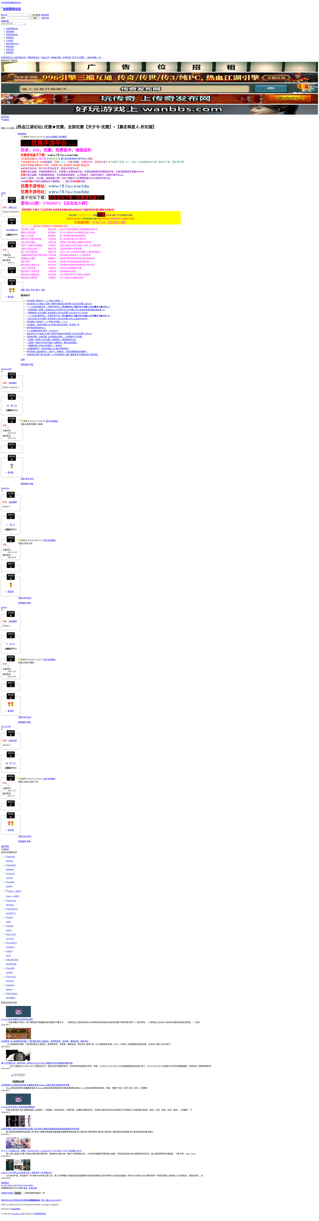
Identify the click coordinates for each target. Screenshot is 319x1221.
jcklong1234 (6, 1173)
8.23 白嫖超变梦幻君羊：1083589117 (43, 331)
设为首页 (5, 3)
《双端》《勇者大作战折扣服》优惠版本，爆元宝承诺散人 (52, 343)
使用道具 (25, 364)
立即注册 (45, 18)
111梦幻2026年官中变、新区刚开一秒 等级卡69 (31, 1173)
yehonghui (5, 488)
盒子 (38, 290)
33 (11, 644)
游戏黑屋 (24, 1200)
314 (15, 405)
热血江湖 (45, 57)
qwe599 (9, 972)
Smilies (30, 1185)
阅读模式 (63, 137)
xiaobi (8, 922)
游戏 (28, 290)
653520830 (10, 998)
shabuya (9, 989)
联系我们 (10, 53)
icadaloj (4, 607)
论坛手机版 (14, 1200)
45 (14, 644)
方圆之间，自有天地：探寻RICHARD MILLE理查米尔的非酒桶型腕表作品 (40, 1063)
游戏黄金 (13, 383)
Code (25, 1185)
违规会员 (10, 38)
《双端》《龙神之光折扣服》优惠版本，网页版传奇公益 (51, 340)
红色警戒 (5, 1041)
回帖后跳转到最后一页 (35, 1193)
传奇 (47, 162)
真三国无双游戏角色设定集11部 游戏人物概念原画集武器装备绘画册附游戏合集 (44, 1129)
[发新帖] (5, 120)
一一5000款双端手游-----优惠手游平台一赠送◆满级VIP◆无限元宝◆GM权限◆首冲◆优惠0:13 (68, 307)
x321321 (9, 878)
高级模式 (5, 1183)
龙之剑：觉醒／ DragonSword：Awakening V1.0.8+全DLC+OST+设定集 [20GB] (47, 1151)
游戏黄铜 (13, 502)
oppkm (8, 930)
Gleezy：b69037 (13, 896)
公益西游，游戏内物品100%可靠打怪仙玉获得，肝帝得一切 (53, 325)
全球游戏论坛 (12, 29)
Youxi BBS (15, 1209)
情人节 (4, 1063)
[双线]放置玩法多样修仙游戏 (20, 1019)
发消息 (11, 297)
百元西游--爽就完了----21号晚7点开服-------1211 (47, 322)
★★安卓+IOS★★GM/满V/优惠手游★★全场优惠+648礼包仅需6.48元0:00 (59, 304)
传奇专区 (10, 50)
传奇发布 (10, 47)
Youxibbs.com (17, 1214)
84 (12, 405)
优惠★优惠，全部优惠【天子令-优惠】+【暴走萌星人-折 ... (77, 57)
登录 (25, 1188)
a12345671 (10, 947)
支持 (27, 479)
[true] (25, 24)
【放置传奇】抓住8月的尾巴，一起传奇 (44, 346)
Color (5, 1185)
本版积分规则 (7, 1193)
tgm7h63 (9, 861)
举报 (31, 364)
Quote (19, 1185)
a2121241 (10, 939)
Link (15, 1185)
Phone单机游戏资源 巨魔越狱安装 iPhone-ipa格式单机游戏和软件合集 (39, 1085)
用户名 (4, 15)
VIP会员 (9, 41)
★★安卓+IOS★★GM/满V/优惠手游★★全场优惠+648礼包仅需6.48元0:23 (59, 334)
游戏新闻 (10, 32)
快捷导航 (5, 21)
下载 (43, 290)
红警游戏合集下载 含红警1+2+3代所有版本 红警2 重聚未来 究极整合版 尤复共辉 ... (63, 355)
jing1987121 (11, 913)
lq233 (8, 955)
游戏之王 (13, 207)
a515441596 (6, 726)
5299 (16, 230)
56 (11, 763)
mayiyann (10, 905)
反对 (32, 479)
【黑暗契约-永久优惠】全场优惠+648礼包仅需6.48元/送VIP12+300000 (57, 313)
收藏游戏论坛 (15, 3)
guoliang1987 (6, 369)
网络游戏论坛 (34, 57)
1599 (12, 230)
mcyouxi (4, 1019)
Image (10, 1185)
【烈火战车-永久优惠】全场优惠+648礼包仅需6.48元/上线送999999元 (57, 319)
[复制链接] (22, 134)
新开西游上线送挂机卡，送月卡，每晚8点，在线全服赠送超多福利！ (57, 352)
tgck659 (9, 886)
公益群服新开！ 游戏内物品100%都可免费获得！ (48, 349)
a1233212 (10, 981)
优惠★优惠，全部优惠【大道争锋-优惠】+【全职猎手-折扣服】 (55, 337)
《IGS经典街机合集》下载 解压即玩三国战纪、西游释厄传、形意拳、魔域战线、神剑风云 (48, 1041)
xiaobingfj (10, 869)
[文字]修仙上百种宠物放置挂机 (21, 1107)
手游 (33, 290)
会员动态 (12, 44)
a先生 (3, 193)
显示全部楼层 (52, 137)
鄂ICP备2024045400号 (51, 1200)
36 (11, 525)
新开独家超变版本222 (36, 328)
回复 (23, 360)
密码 (3, 18)
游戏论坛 (5, 1200)
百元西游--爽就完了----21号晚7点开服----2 (45, 301)
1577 (8, 230)
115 (14, 763)
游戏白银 (13, 741)
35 (14, 525)
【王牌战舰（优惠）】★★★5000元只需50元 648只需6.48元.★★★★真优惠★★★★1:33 (66, 310)
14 (7, 763)
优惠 (23, 290)
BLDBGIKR (11, 964)
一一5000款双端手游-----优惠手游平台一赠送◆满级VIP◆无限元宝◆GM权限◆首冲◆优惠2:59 (68, 316)
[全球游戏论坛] (11, 9)
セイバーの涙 (7, 1151)
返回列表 (5, 117)
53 (8, 405)
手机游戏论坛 (12, 35)
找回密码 (45, 15)
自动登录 (36, 15)
